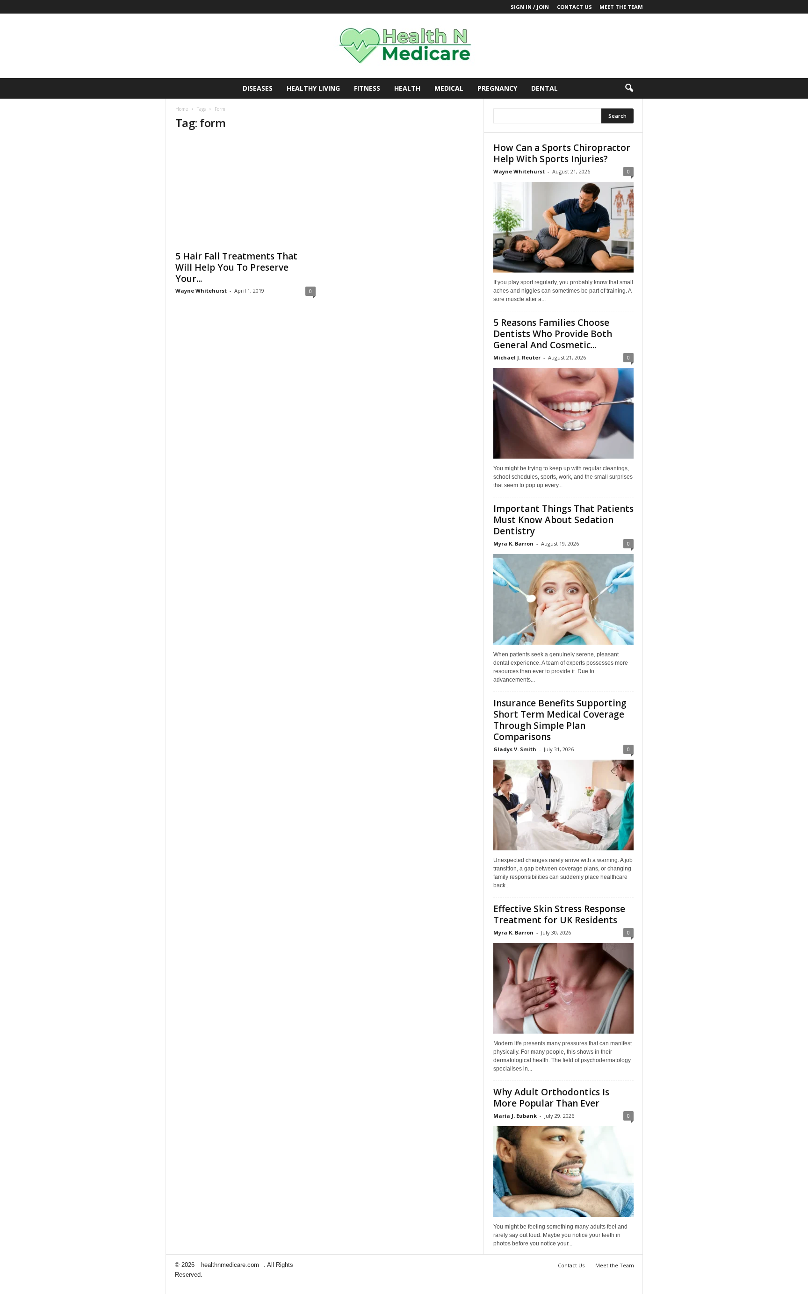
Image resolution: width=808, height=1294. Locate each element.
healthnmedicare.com (230, 1264)
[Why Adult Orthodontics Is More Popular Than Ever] (563, 1171)
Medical (448, 88)
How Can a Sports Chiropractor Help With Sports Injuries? (561, 153)
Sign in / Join (530, 6)
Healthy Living (313, 88)
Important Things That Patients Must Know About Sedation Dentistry (563, 520)
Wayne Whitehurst (201, 290)
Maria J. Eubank (515, 1115)
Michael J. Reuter (517, 357)
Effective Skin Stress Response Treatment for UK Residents (559, 914)
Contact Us (574, 6)
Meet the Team (621, 6)
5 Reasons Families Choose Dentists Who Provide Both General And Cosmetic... (552, 333)
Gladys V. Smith (514, 749)
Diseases (258, 88)
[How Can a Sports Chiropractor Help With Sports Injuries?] (563, 227)
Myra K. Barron (513, 543)
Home (181, 109)
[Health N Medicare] (404, 46)
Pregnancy (497, 88)
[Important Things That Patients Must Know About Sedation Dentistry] (563, 599)
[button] (629, 88)
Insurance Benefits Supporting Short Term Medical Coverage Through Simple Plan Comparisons (560, 720)
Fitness (367, 88)
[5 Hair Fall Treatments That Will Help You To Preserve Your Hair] (245, 192)
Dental (544, 88)
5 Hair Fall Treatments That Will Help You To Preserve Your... (236, 267)
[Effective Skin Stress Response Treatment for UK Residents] (563, 988)
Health (407, 88)
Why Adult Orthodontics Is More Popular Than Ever (551, 1097)
